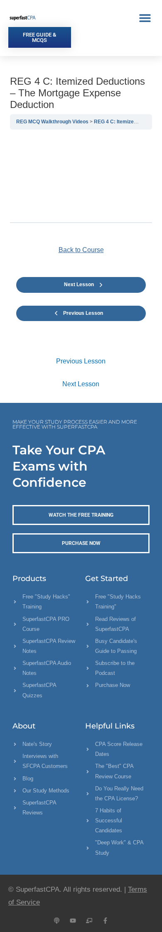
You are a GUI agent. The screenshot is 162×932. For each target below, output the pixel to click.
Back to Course (81, 249)
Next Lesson (80, 384)
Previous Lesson (81, 361)
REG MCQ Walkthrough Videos (53, 121)
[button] (144, 17)
